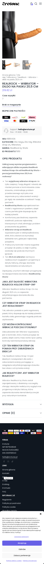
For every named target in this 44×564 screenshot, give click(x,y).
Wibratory (11, 77)
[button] (40, 514)
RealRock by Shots (19, 148)
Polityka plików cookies (14, 561)
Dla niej (28, 142)
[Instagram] (8, 461)
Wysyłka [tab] (8, 404)
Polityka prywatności (30, 561)
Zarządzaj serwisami (21, 537)
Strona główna (8, 75)
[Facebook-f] (4, 461)
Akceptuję (22, 543)
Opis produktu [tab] (12, 158)
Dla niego (19, 142)
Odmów (22, 549)
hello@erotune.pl (9, 457)
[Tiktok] (12, 461)
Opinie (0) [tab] (8, 413)
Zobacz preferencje (22, 555)
